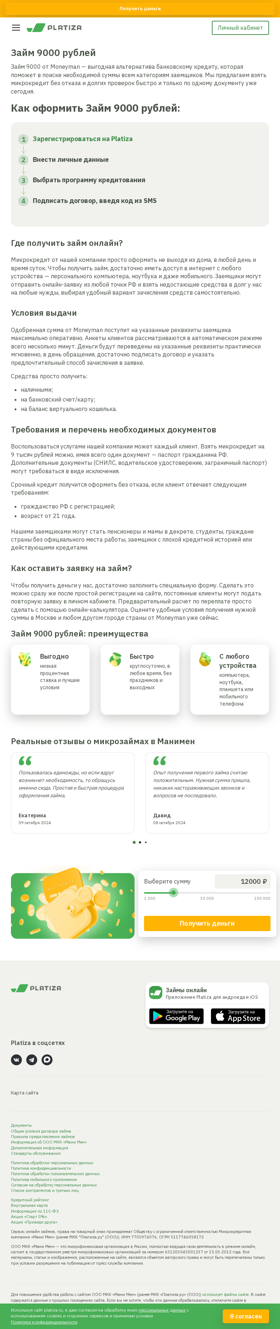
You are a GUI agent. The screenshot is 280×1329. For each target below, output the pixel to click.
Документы (21, 1125)
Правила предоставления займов (43, 1136)
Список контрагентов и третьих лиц (45, 1190)
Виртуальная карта (29, 1205)
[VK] (16, 1059)
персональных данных (162, 1310)
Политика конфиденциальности (41, 1168)
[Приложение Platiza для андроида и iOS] (157, 992)
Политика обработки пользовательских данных (55, 1173)
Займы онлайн (186, 990)
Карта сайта (24, 1093)
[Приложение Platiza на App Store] (238, 1016)
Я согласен (246, 1316)
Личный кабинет (240, 27)
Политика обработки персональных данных (52, 1162)
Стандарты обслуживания (36, 1153)
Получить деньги (207, 923)
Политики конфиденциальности (44, 1322)
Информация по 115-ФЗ (35, 1211)
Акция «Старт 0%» (29, 1216)
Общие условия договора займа (41, 1131)
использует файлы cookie (225, 1294)
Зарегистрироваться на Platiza (83, 139)
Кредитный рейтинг (30, 1199)
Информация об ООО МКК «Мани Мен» (49, 1142)
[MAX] (47, 1059)
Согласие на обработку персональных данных (54, 1185)
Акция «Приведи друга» (34, 1222)
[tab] (134, 842)
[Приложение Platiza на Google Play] (176, 1016)
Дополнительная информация (39, 1147)
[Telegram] (31, 1059)
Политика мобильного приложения (44, 1179)
